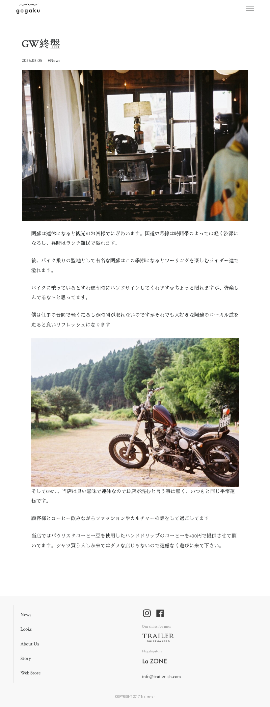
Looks (26, 629)
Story (25, 658)
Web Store (30, 673)
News (55, 61)
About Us (29, 644)
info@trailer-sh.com (161, 676)
